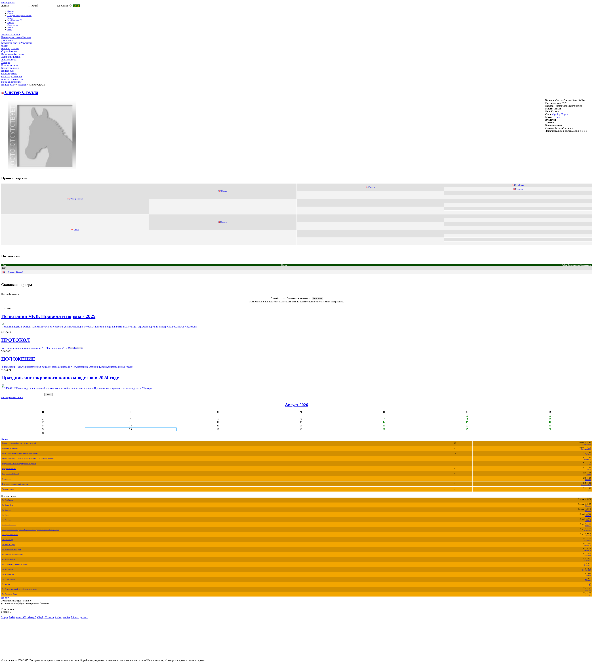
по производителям (10, 75)
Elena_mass (586, 444)
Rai (590, 585)
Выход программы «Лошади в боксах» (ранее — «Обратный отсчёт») (28, 458)
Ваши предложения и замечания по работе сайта (20, 453)
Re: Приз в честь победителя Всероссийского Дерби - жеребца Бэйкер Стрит (30, 530)
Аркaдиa (519, 189)
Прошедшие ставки (11, 37)
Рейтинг (10, 22)
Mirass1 (75, 617)
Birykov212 (586, 570)
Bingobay (587, 540)
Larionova (587, 555)
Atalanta (588, 454)
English (17, 57)
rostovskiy (587, 545)
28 (384, 429)
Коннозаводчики (10, 68)
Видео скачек (12, 25)
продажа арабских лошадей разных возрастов (19, 463)
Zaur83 (588, 469)
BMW (12, 617)
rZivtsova (49, 617)
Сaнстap (224, 222)
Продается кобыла (9, 469)
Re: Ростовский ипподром (11, 549)
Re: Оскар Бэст (7, 505)
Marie (589, 501)
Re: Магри (6, 584)
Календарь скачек (10, 43)
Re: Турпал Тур (7, 540)
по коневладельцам (11, 82)
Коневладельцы (9, 65)
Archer (58, 617)
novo (589, 464)
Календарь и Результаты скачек (19, 16)
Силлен (372, 187)
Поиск (9, 29)
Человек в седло (8, 489)
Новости (5, 48)
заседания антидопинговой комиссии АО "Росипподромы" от (42, 348)
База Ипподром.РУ (14, 20)
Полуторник (6, 479)
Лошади (5, 59)
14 (384, 422)
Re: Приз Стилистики (10, 535)
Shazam (588, 516)
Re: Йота (5, 515)
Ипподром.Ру (8, 84)
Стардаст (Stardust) (15, 272)
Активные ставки (10, 34)
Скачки (15, 48)
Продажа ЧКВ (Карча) (10, 474)
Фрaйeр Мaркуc (560, 114)
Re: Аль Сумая (7, 500)
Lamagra (588, 595)
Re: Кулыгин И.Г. (8, 574)
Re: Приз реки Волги (9, 594)
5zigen (4, 617)
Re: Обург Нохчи (8, 579)
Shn (589, 490)
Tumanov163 (586, 449)
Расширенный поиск (12, 397)
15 (467, 422)
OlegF (40, 617)
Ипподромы (7, 70)
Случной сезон (9, 51)
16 (550, 422)
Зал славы (18, 54)
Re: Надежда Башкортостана (12, 554)
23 (550, 425)
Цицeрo (224, 191)
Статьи (10, 13)
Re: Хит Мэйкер (8, 569)
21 (384, 425)
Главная (10, 11)
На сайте (6, 598)
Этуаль (556, 117)
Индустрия (7, 54)
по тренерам (16, 79)
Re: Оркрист (6, 510)
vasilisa (588, 575)
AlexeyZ (31, 617)
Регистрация (8, 2)
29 (467, 429)
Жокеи (13, 59)
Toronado (587, 565)
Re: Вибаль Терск (8, 544)
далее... (84, 617)
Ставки (10, 18)
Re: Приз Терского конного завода (14, 564)
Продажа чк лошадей (10, 448)
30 (550, 429)
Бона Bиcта (519, 185)
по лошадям (7, 73)
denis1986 (21, 617)
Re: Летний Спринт (9, 525)
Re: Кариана (6, 520)
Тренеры (5, 62)
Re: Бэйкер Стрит (8, 559)
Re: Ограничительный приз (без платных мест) (19, 589)
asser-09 (588, 525)
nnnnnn (588, 480)
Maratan (588, 580)
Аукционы (7, 57)
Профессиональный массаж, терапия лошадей (19, 443)
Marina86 (587, 459)
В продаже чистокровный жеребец (15, 484)
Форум (10, 27)
